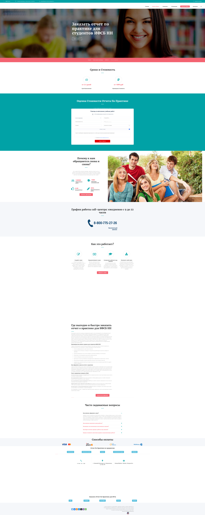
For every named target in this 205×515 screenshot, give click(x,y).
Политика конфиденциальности (128, 511)
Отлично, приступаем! (86, 194)
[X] (81, 509)
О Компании (174, 6)
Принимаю (102, 137)
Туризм (102, 451)
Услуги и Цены (155, 6)
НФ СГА (134, 500)
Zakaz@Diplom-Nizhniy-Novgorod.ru (47, 1)
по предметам (109, 448)
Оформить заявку (102, 272)
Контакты (195, 6)
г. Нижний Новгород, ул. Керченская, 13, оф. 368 (25, 1)
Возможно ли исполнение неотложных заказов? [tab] (96, 426)
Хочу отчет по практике (102, 395)
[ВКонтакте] (74, 509)
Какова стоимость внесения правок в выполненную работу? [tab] (99, 432)
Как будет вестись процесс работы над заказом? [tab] (95, 429)
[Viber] (83, 509)
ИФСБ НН (107, 59)
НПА (70, 500)
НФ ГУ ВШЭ (102, 500)
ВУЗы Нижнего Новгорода (98, 59)
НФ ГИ (118, 500)
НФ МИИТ (86, 500)
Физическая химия (86, 451)
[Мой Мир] (79, 509)
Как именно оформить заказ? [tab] (91, 413)
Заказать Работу (185, 6)
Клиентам (165, 6)
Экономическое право (118, 451)
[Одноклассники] (77, 509)
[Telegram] (72, 509)
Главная (147, 6)
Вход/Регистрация (198, 1)
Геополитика (70, 451)
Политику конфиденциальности (104, 137)
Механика (135, 451)
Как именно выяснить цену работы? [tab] (92, 423)
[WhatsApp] (86, 509)
